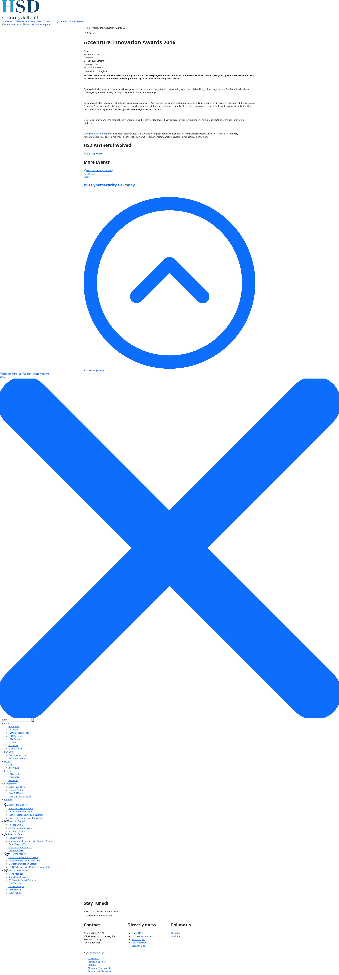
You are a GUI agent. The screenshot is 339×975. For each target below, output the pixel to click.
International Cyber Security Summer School (30, 841)
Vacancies (13, 745)
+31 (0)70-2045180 (95, 953)
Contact (8, 799)
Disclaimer (93, 958)
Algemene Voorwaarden (100, 968)
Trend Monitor (15, 873)
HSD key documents (18, 732)
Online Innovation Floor (20, 811)
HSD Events (14, 774)
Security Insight (16, 886)
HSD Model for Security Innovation (25, 814)
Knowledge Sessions (18, 876)
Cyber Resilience (16, 786)
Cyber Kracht (14, 892)
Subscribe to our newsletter (99, 915)
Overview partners (17, 755)
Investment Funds (17, 831)
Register (103, 71)
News (7, 761)
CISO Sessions (15, 883)
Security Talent (15, 837)
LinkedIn (175, 933)
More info (90, 71)
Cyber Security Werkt (19, 844)
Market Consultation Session (22, 863)
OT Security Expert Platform (22, 880)
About (7, 723)
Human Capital (15, 790)
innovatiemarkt (98, 133)
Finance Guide (15, 824)
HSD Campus (15, 739)
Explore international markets (23, 857)
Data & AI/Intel (15, 793)
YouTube (175, 936)
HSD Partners (15, 736)
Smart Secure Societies (19, 796)
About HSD (13, 726)
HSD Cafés (13, 777)
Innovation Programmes (20, 808)
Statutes (92, 964)
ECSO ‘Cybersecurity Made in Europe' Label (29, 867)
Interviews (13, 767)
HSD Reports (14, 889)
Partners (8, 751)
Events (7, 771)
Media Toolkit (15, 748)
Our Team (13, 729)
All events (13, 780)
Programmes (10, 783)
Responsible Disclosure (99, 971)
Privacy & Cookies (97, 961)
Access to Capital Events (20, 827)
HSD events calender (142, 936)
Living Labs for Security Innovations (26, 818)
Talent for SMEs (16, 850)
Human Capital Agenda (20, 847)
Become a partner (17, 758)
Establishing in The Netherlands (24, 860)
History (12, 742)
